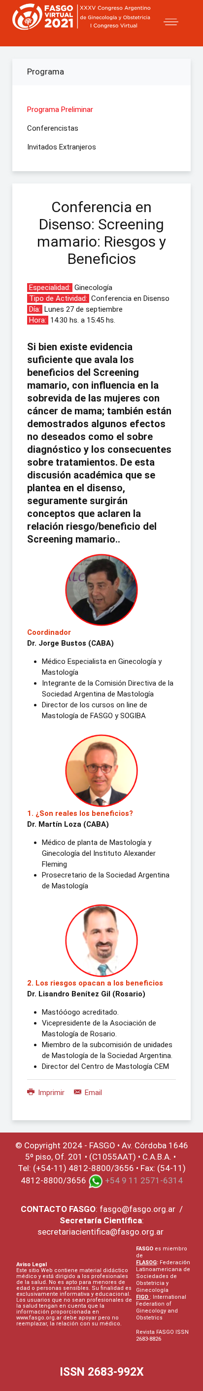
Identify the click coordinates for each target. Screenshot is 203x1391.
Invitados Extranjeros (61, 147)
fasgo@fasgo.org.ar (137, 1209)
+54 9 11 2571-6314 (144, 1181)
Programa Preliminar (60, 109)
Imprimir (51, 1092)
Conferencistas (52, 128)
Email (92, 1092)
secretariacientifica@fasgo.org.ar (100, 1232)
